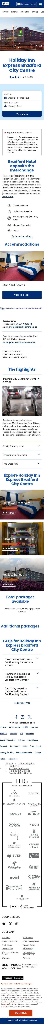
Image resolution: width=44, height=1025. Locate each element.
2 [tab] (20, 48)
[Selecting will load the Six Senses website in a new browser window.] (14, 792)
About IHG (6, 938)
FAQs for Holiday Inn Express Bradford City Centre (22, 645)
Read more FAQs (22, 703)
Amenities (25, 12)
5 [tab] (25, 47)
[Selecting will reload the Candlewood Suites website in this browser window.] (22, 897)
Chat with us (7, 945)
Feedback (27, 958)
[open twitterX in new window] (28, 717)
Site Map (5, 958)
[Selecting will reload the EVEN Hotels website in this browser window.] (14, 855)
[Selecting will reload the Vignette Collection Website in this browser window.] (34, 803)
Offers (5, 12)
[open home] (1, 768)
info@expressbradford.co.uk (23, 327)
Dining (35, 12)
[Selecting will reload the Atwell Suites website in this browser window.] (34, 876)
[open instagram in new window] (21, 717)
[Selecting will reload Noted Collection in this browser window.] (14, 824)
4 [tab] (24, 48)
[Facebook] (4, 923)
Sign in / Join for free (28, 4)
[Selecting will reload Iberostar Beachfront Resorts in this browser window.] (14, 845)
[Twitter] (10, 923)
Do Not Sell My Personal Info (29, 953)
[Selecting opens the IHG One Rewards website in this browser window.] (22, 906)
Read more (7, 196)
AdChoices (27, 949)
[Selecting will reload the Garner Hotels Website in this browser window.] (34, 866)
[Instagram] (16, 923)
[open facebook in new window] (14, 717)
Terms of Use (7, 949)
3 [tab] (22, 48)
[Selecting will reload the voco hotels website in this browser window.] (34, 824)
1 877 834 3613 (28, 967)
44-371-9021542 (23, 324)
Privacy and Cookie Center (10, 953)
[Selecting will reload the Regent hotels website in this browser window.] (34, 792)
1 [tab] (18, 48)
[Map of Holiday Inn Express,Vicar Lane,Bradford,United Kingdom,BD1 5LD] (22, 309)
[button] (40, 4)
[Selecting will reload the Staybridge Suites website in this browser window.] (14, 887)
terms (25, 997)
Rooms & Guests (11, 103)
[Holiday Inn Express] (5, 4)
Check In (7, 94)
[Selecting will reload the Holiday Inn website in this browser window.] (14, 866)
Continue (21, 1013)
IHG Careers (28, 938)
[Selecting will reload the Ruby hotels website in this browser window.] (14, 834)
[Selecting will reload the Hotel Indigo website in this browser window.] (34, 813)
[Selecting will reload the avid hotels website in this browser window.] (14, 876)
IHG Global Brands (9, 941)
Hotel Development (31, 941)
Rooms (14, 12)
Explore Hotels (29, 945)
